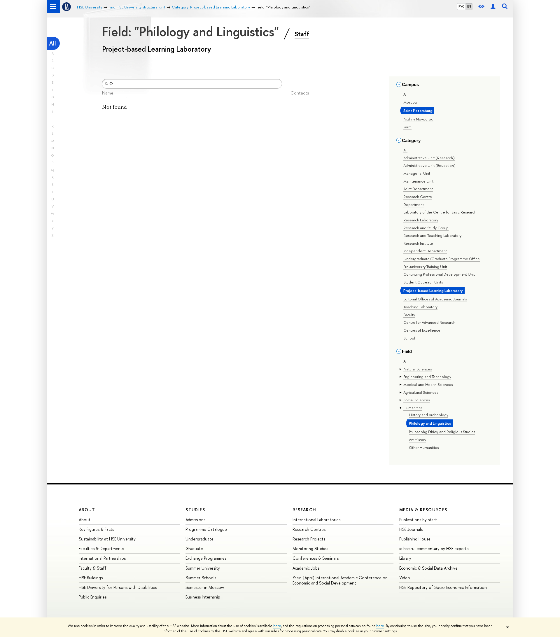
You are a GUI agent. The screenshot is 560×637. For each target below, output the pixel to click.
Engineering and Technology (427, 376)
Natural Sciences (417, 369)
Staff (302, 33)
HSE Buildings (91, 577)
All (52, 43)
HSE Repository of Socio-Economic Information (443, 587)
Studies (195, 509)
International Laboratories (316, 519)
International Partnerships (102, 558)
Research (304, 509)
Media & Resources (423, 509)
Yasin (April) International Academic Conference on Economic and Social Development (340, 580)
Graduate (194, 548)
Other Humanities (424, 447)
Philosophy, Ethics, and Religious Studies (442, 431)
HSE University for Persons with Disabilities (118, 587)
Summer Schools (201, 577)
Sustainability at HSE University (107, 539)
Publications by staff (418, 519)
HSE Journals (411, 529)
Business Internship (203, 597)
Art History (417, 439)
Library (405, 558)
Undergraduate (200, 539)
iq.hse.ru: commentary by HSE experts (433, 548)
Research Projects (309, 539)
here (277, 626)
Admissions (195, 519)
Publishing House (414, 539)
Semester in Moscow (205, 587)
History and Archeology (428, 414)
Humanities (412, 407)
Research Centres (309, 529)
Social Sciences (416, 399)
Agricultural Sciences (420, 392)
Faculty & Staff (92, 568)
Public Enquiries (92, 597)
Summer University (203, 568)
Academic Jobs (306, 568)
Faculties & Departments (101, 548)
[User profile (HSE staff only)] (493, 6)
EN (469, 6)
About (87, 509)
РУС (461, 6)
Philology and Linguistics (430, 423)
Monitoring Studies (310, 548)
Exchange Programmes (206, 558)
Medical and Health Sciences (428, 384)
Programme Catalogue (206, 529)
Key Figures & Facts (96, 529)
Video (404, 577)
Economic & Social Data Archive (428, 568)
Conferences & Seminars (316, 558)
